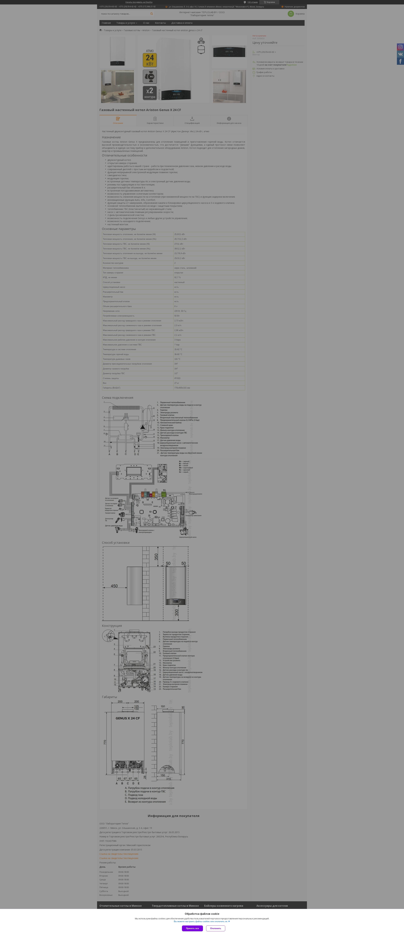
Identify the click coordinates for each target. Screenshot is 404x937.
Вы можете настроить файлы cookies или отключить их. (201, 921)
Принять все (192, 928)
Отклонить (215, 928)
